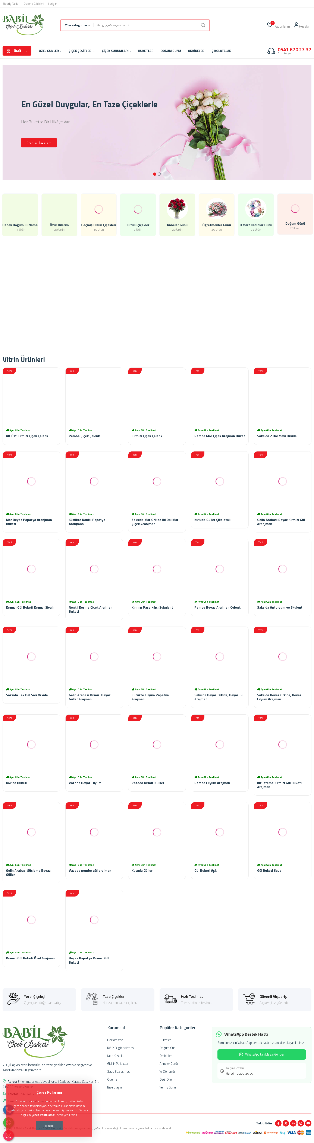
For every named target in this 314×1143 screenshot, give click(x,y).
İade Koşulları (116, 1055)
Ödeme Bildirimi (33, 3)
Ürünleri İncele (37, 142)
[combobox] (77, 25)
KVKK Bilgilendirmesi (121, 1047)
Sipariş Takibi (11, 3)
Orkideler (166, 1055)
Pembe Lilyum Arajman (212, 782)
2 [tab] (159, 174)
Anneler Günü (177, 224)
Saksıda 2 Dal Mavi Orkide (277, 435)
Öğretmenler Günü (216, 224)
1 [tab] (154, 174)
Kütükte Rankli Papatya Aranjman (87, 521)
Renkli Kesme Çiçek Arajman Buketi (90, 609)
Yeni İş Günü (168, 1087)
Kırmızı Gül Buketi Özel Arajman (30, 958)
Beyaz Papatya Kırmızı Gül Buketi (89, 960)
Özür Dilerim (59, 224)
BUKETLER (146, 50)
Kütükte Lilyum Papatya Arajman (150, 697)
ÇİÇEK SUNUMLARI (115, 50)
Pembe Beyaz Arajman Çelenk (217, 607)
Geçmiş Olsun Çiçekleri (98, 224)
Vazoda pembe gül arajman (90, 870)
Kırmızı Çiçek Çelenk (147, 435)
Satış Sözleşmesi (119, 1071)
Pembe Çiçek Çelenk (84, 435)
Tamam (49, 1125)
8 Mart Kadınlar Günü (255, 224)
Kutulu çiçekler (137, 224)
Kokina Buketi (16, 782)
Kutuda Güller (142, 870)
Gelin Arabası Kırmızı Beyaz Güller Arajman (90, 697)
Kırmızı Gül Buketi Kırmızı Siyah (30, 607)
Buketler (165, 1039)
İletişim (52, 3)
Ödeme (112, 1079)
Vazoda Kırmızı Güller (148, 782)
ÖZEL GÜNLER (49, 50)
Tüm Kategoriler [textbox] (76, 25)
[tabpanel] (157, 122)
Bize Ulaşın (114, 1087)
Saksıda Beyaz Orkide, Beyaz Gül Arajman (219, 697)
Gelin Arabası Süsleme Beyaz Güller (28, 872)
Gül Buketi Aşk (205, 870)
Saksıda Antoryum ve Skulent (279, 607)
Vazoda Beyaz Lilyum (85, 782)
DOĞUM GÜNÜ (171, 50)
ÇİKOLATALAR (221, 50)
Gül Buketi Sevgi (269, 870)
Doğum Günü (295, 224)
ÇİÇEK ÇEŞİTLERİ (80, 50)
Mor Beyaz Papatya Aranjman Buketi (29, 521)
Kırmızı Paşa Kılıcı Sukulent (152, 607)
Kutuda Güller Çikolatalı (212, 519)
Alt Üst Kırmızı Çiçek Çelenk (27, 435)
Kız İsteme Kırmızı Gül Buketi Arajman (279, 784)
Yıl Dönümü (167, 1071)
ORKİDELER (196, 50)
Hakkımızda (115, 1039)
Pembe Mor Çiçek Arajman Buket (219, 435)
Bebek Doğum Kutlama (19, 224)
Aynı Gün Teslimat (20, 430)
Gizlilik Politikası (117, 1063)
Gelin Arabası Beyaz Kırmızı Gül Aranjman (281, 521)
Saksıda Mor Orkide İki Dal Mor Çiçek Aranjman (155, 521)
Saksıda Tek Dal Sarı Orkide (27, 695)
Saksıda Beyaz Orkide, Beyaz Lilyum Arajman (279, 697)
